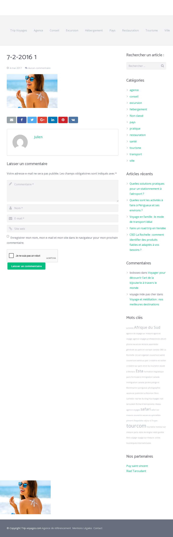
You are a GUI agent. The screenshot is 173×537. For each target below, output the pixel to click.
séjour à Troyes (150, 420)
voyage (134, 437)
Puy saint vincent (137, 466)
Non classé (136, 116)
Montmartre (132, 388)
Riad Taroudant (136, 471)
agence (134, 90)
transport (136, 154)
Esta (139, 370)
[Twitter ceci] (32, 120)
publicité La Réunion (144, 393)
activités (129, 328)
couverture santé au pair (137, 360)
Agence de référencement (56, 528)
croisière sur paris (134, 366)
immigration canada (135, 382)
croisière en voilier (157, 360)
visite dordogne (145, 432)
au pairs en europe (143, 349)
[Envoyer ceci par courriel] (11, 120)
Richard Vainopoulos (145, 404)
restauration (138, 135)
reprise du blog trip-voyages (147, 398)
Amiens (145, 344)
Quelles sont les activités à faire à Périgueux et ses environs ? (146, 205)
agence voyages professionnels (146, 339)
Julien (38, 137)
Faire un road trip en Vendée (148, 228)
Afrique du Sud (147, 327)
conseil (134, 96)
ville (132, 161)
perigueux (142, 388)
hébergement (138, 109)
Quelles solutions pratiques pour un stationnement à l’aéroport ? (147, 189)
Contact (97, 528)
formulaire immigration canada (145, 377)
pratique (135, 128)
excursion (136, 103)
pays (132, 122)
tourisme (135, 148)
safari (146, 409)
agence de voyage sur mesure (139, 333)
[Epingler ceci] (63, 120)
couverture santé (157, 355)
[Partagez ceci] (22, 120)
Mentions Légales (82, 528)
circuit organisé (142, 355)
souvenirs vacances (142, 415)
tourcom (136, 425)
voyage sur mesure (146, 437)
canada (156, 349)
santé (133, 141)
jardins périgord (152, 382)
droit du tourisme (151, 366)
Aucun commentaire (39, 68)
